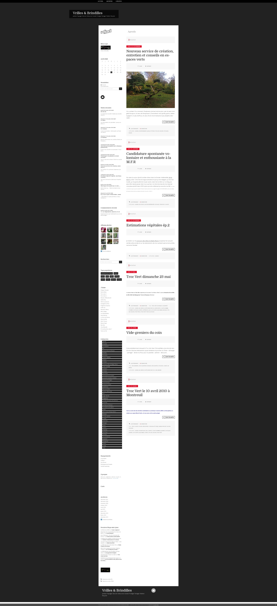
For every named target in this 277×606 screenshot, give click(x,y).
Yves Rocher (103, 462)
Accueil (100, 1)
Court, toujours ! (116, 530)
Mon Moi (103, 325)
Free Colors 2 (104, 296)
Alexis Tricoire (104, 321)
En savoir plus (156, 604)
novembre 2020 (104, 503)
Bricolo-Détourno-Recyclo (109, 350)
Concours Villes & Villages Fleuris (110, 364)
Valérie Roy (103, 299)
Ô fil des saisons (106, 416)
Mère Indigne (104, 311)
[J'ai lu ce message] (275, 604)
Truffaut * (103, 460)
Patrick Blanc (104, 292)
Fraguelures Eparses (105, 305)
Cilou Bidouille (104, 327)
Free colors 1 (104, 294)
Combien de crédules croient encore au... (111, 538)
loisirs (165, 365)
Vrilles (104, 448)
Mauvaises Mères (105, 309)
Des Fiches (105, 373)
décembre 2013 (104, 517)
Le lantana (104, 137)
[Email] (103, 97)
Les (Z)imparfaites (105, 313)
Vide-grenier (105, 441)
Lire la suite (115, 478)
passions (161, 365)
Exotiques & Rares (107, 384)
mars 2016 (103, 507)
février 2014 (103, 515)
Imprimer (149, 66)
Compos (105, 362)
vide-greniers (135, 365)
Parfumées (105, 420)
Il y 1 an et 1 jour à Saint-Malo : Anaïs (111, 194)
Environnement (106, 382)
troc (133, 426)
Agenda (104, 341)
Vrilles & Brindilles (87, 13)
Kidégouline (105, 398)
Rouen (104, 425)
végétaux (113, 279)
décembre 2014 (104, 513)
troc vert (154, 305)
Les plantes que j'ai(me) (108, 407)
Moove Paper (104, 323)
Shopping (105, 429)
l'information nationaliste (113, 536)
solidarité (164, 305)
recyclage (119, 279)
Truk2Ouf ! (105, 438)
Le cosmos (104, 128)
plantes (103, 279)
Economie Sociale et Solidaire (109, 377)
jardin (107, 276)
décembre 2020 (104, 501)
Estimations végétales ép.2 (148, 225)
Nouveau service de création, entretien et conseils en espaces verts (150, 55)
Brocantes (105, 355)
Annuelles (105, 344)
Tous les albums (107, 251)
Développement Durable (106, 464)
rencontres (146, 426)
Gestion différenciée (107, 391)
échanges (159, 305)
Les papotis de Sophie (110, 552)
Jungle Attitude (106, 395)
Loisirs (104, 409)
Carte (103, 486)
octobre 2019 (104, 505)
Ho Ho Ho (103, 111)
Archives (109, 1)
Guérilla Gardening (105, 466)
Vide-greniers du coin (144, 333)
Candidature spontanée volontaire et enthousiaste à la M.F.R (148, 158)
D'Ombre (105, 371)
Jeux (104, 393)
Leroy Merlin (103, 458)
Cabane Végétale (107, 357)
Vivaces (104, 443)
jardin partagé (162, 426)
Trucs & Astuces (106, 436)
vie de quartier (142, 365)
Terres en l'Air (104, 331)
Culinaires (105, 368)
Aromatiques (106, 346)
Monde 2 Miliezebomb (106, 298)
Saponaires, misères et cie (112, 211)
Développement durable (108, 375)
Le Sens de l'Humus (105, 317)
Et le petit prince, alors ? (106, 329)
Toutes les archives (107, 519)
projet (157, 426)
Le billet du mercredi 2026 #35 (108, 545)
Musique (105, 414)
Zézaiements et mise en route (108, 554)
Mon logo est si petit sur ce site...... (110, 186)
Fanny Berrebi (104, 315)
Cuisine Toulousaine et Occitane (110, 539)
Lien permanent (134, 128)
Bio (103, 348)
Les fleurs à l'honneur (108, 405)
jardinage (117, 276)
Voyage (104, 445)
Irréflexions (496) (105, 530)
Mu (101, 211)
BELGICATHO (110, 543)
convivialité (152, 426)
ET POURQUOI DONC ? (112, 549)
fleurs (140, 426)
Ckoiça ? (104, 359)
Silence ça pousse (105, 301)
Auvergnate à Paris (105, 303)
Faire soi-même (106, 389)
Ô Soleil (104, 418)
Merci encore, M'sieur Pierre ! (109, 411)
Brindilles (105, 353)
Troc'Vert (105, 434)
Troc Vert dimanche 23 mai (148, 277)
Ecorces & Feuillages (107, 380)
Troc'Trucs (105, 432)
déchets (108, 279)
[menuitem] (101, 1)
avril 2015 (103, 509)
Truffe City (103, 307)
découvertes (155, 365)
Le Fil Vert (105, 402)
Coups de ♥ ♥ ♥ (106, 366)
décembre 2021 (104, 499)
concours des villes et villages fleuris (147, 241)
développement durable (106, 273)
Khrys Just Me (104, 319)
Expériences (105, 386)
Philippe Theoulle (105, 290)
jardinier (116, 273)
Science (104, 427)
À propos (119, 1)
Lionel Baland (109, 533)
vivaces (102, 276)
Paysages (105, 423)
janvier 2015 (103, 511)
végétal (111, 276)
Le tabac (103, 120)
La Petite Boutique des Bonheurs (110, 400)
